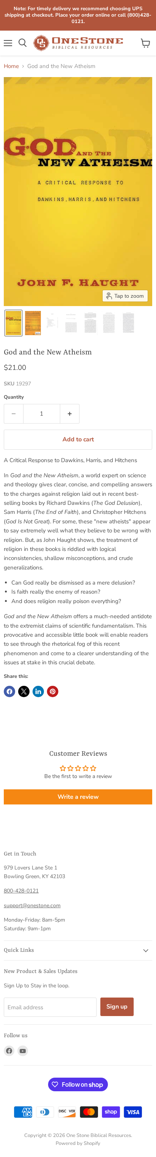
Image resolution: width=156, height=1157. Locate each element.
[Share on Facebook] (9, 691)
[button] (13, 323)
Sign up (117, 1006)
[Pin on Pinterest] (52, 691)
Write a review (78, 797)
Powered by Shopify (78, 1143)
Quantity (14, 397)
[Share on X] (24, 691)
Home (11, 66)
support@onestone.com (32, 905)
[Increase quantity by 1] (70, 414)
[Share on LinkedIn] (38, 691)
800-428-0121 (21, 890)
